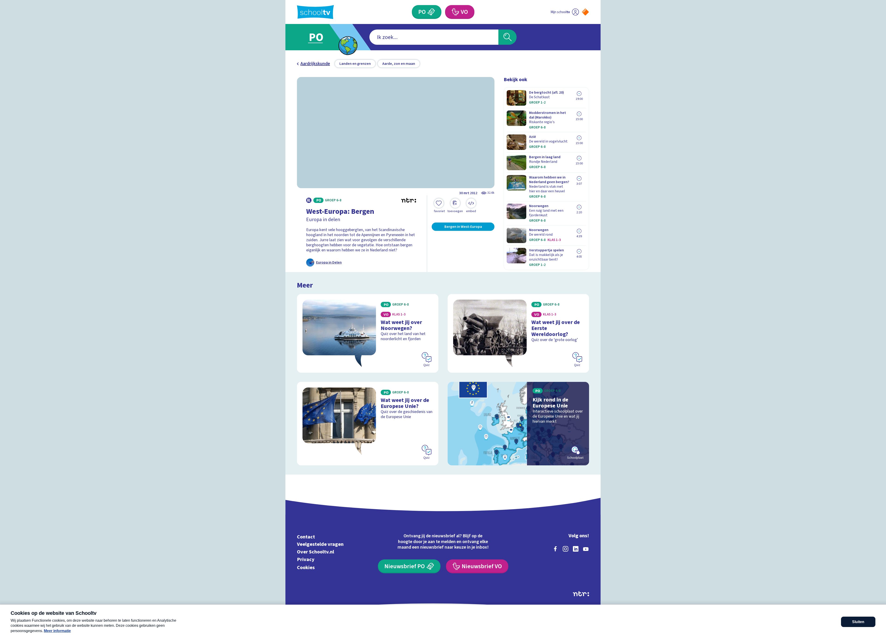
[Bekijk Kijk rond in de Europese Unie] (518, 423)
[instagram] (565, 549)
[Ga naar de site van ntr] (581, 593)
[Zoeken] (507, 37)
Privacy (305, 559)
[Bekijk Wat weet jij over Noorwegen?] (367, 333)
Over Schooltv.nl (315, 552)
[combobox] (433, 37)
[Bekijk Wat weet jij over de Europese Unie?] (367, 423)
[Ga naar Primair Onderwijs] (320, 37)
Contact (306, 536)
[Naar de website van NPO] (585, 12)
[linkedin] (576, 549)
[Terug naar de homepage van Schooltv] (315, 12)
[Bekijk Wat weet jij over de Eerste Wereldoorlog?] (518, 333)
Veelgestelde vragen (320, 544)
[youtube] (586, 549)
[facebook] (555, 549)
